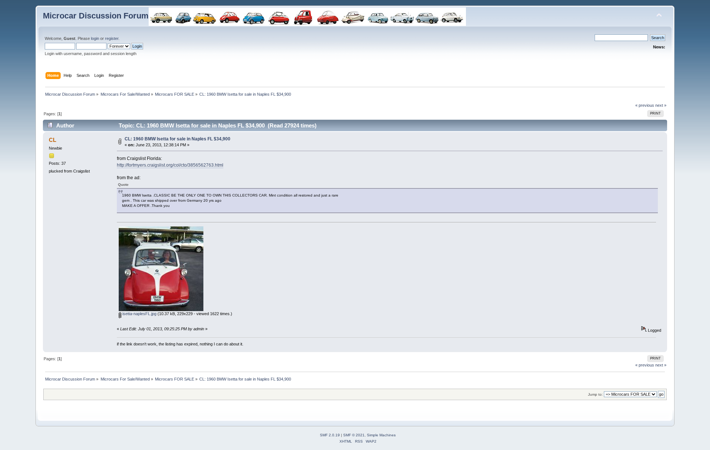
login (95, 38)
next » (660, 105)
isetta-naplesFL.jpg (138, 313)
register (111, 38)
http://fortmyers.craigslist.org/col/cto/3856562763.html (170, 165)
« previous (644, 105)
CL (52, 140)
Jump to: (595, 394)
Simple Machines (381, 435)
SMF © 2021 (354, 435)
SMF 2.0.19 (330, 435)
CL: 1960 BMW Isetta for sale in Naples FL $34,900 (177, 139)
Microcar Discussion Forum (96, 15)
